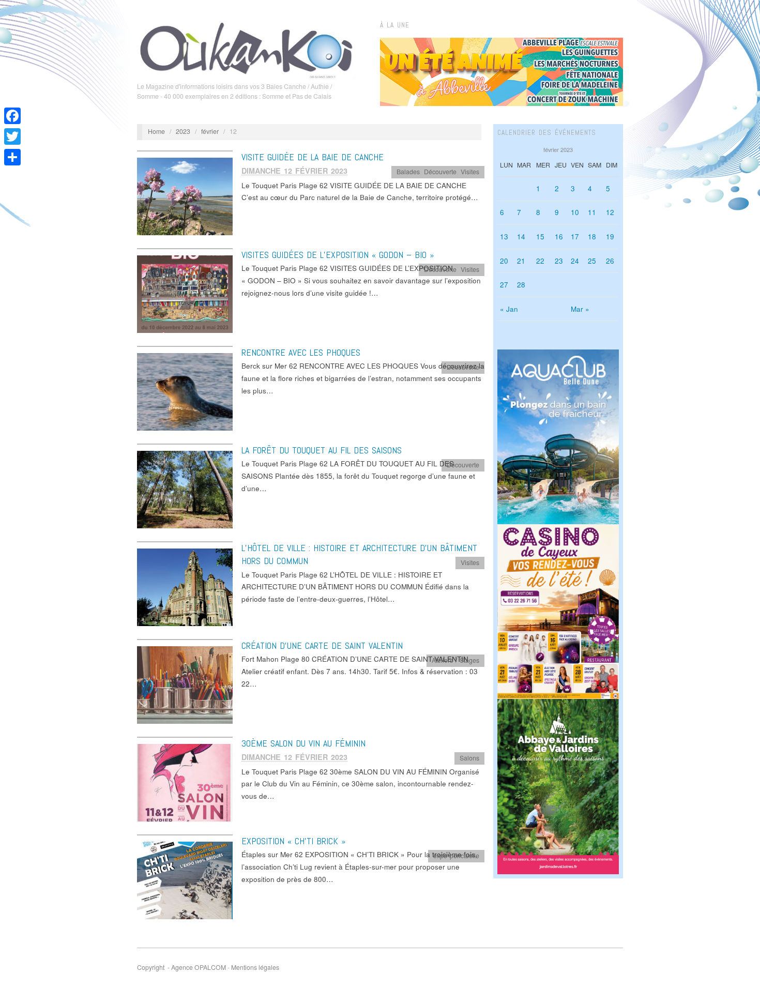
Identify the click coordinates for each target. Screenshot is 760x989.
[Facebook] (12, 115)
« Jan (509, 309)
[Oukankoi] (246, 48)
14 (521, 236)
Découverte (440, 171)
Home (156, 131)
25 (592, 261)
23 (559, 261)
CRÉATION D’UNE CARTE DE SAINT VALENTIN (322, 645)
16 (559, 236)
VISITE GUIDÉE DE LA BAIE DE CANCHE (312, 157)
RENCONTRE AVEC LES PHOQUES (300, 352)
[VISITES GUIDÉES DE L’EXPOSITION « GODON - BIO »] (185, 293)
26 (610, 261)
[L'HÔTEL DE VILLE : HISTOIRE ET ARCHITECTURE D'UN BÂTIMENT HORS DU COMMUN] (185, 586)
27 (504, 285)
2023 (183, 131)
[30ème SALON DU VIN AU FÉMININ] (185, 782)
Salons (469, 758)
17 (575, 236)
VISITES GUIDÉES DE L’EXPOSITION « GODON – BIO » (337, 255)
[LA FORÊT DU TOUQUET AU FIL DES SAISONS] (185, 489)
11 (592, 212)
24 (575, 261)
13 (504, 236)
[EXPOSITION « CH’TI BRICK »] (185, 880)
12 (610, 212)
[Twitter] (12, 136)
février (210, 131)
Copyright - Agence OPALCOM (181, 967)
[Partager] (12, 157)
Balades (408, 171)
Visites (470, 171)
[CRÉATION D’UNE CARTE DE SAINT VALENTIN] (185, 684)
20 (504, 261)
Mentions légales (255, 967)
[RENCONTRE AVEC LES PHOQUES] (185, 391)
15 (540, 236)
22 (540, 261)
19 (610, 236)
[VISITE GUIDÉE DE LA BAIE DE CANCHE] (185, 196)
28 (521, 285)
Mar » (580, 309)
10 (575, 212)
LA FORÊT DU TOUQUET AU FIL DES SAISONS (321, 450)
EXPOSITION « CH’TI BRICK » (293, 841)
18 (592, 236)
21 (521, 261)
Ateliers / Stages (455, 660)
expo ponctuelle (456, 855)
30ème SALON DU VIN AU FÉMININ (303, 743)
